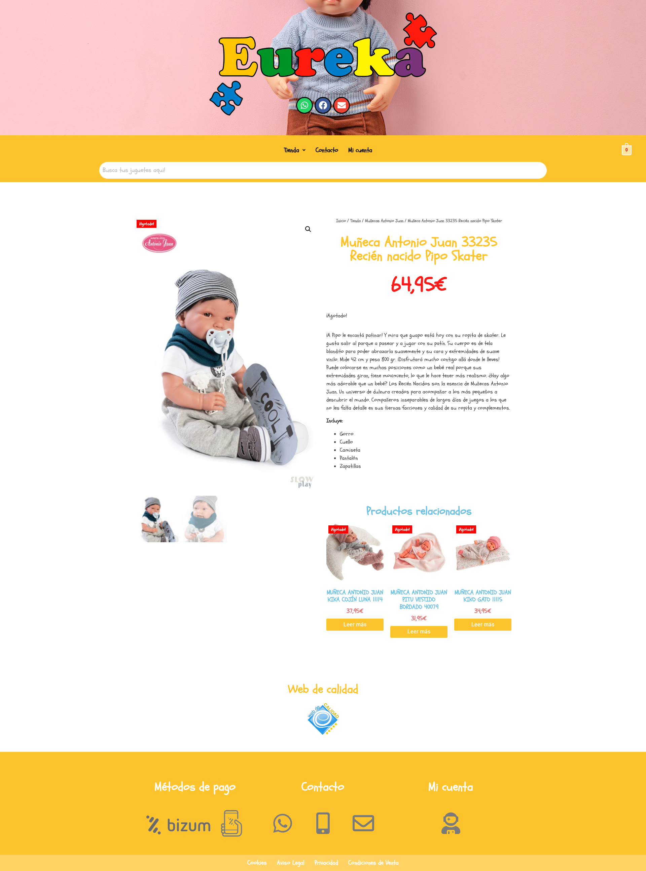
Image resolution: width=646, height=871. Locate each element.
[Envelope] (341, 105)
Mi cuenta (360, 150)
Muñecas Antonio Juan (384, 221)
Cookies (257, 863)
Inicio (341, 221)
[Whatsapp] (304, 105)
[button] (295, 150)
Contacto (327, 150)
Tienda (291, 150)
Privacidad (326, 863)
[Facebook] (323, 105)
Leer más (355, 624)
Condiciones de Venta (373, 863)
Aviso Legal (290, 863)
